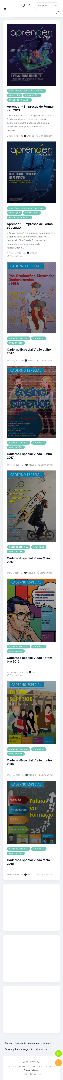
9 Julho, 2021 (13, 136)
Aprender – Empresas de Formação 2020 (30, 225)
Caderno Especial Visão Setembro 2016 (30, 659)
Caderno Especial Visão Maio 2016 (28, 862)
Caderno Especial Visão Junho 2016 (29, 762)
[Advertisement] (31, 907)
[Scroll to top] (58, 1072)
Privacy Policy (30, 1070)
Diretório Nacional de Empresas (26, 91)
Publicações (32, 95)
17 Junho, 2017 (13, 465)
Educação (14, 95)
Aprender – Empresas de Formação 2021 (30, 108)
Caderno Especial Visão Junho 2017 (29, 455)
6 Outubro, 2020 (14, 253)
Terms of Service (29, 1074)
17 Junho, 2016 (13, 775)
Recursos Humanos (19, 100)
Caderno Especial (18, 338)
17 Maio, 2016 (13, 875)
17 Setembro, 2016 (15, 672)
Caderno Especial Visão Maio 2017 (28, 560)
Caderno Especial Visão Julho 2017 (29, 351)
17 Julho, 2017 (13, 360)
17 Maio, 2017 (13, 573)
